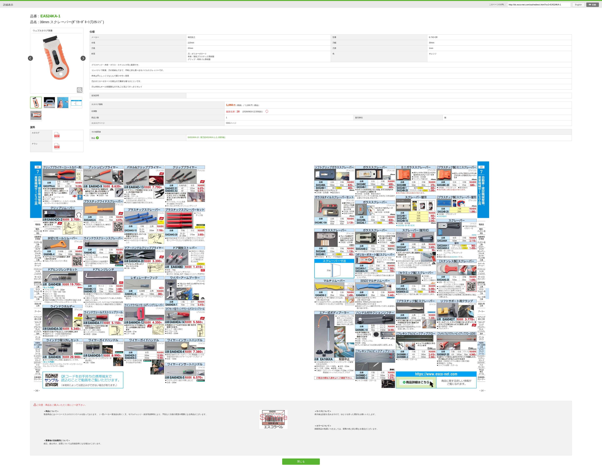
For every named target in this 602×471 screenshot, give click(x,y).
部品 (93, 138)
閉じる (301, 461)
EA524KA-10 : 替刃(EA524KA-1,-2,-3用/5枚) (206, 137)
